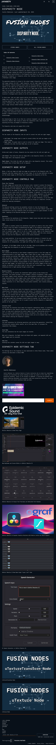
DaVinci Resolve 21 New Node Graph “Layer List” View (17, 572)
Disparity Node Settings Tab (39, 63)
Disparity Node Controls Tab (39, 59)
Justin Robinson (7, 12)
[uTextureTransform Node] (28, 665)
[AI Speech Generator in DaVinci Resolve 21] (28, 611)
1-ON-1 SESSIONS (6, 720)
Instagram (4, 726)
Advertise (4, 721)
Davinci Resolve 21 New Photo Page (11, 430)
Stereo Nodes (16, 6)
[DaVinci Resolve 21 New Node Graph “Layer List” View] (28, 555)
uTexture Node (6, 712)
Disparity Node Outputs (12, 61)
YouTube (4, 723)
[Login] (44, 1)
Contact (4, 732)
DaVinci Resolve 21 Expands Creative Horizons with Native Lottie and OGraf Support (25, 535)
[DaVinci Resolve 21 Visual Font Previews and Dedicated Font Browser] (28, 483)
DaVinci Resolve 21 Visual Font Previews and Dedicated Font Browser (21, 501)
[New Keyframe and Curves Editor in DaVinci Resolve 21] (28, 447)
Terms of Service (50, 743)
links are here (27, 380)
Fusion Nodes (9, 6)
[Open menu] (53, 2)
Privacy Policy (40, 743)
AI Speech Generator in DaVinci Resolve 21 (14, 648)
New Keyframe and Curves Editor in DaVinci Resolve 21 (17, 463)
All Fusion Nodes (40, 47)
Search (49, 400)
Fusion (3, 6)
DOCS (3, 729)
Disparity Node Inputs (12, 57)
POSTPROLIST (5, 725)
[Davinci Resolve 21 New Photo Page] (13, 423)
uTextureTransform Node (8, 680)
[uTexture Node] (28, 697)
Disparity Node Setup (37, 55)
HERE (22, 352)
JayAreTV (32, 376)
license (4, 731)
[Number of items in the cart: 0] (49, 1)
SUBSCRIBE (45, 734)
